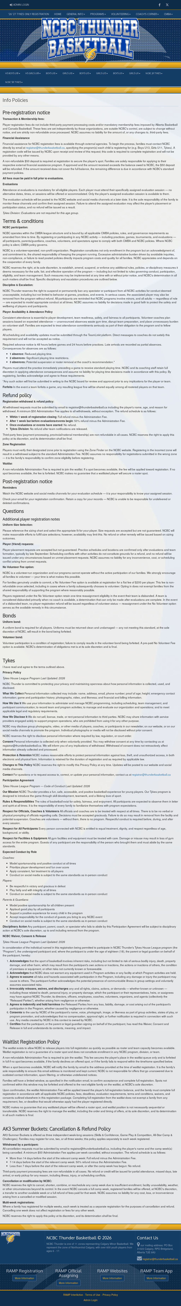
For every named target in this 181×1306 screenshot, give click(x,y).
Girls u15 (67, 73)
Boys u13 (84, 73)
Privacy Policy (110, 1294)
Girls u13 (101, 73)
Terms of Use (92, 1294)
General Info (75, 14)
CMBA (167, 14)
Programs (97, 14)
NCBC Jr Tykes (153, 73)
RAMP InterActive (73, 1294)
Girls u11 (134, 73)
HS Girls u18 (32, 73)
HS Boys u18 (11, 73)
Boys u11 (117, 73)
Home (57, 14)
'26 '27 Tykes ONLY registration (28, 14)
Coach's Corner (146, 14)
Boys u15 (51, 73)
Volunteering (120, 14)
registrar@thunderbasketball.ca (160, 1259)
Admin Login (91, 1300)
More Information (24, 1278)
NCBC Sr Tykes (13, 82)
